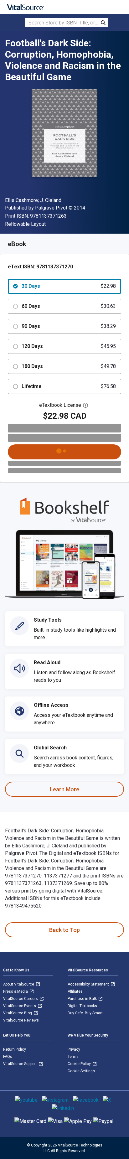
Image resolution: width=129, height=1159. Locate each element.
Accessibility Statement (89, 984)
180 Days (69, 366)
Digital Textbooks (82, 1006)
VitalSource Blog (18, 1013)
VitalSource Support (20, 1064)
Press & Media (16, 991)
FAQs (7, 1056)
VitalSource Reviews (21, 1020)
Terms (73, 1056)
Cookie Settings (81, 1071)
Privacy (74, 1049)
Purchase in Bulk (83, 998)
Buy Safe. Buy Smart (85, 1013)
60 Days (69, 306)
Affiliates (75, 991)
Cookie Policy (80, 1064)
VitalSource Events (20, 1006)
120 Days (69, 346)
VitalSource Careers (21, 998)
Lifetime (69, 386)
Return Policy (14, 1049)
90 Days (69, 326)
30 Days (69, 286)
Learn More (64, 789)
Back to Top (64, 930)
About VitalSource (19, 984)
